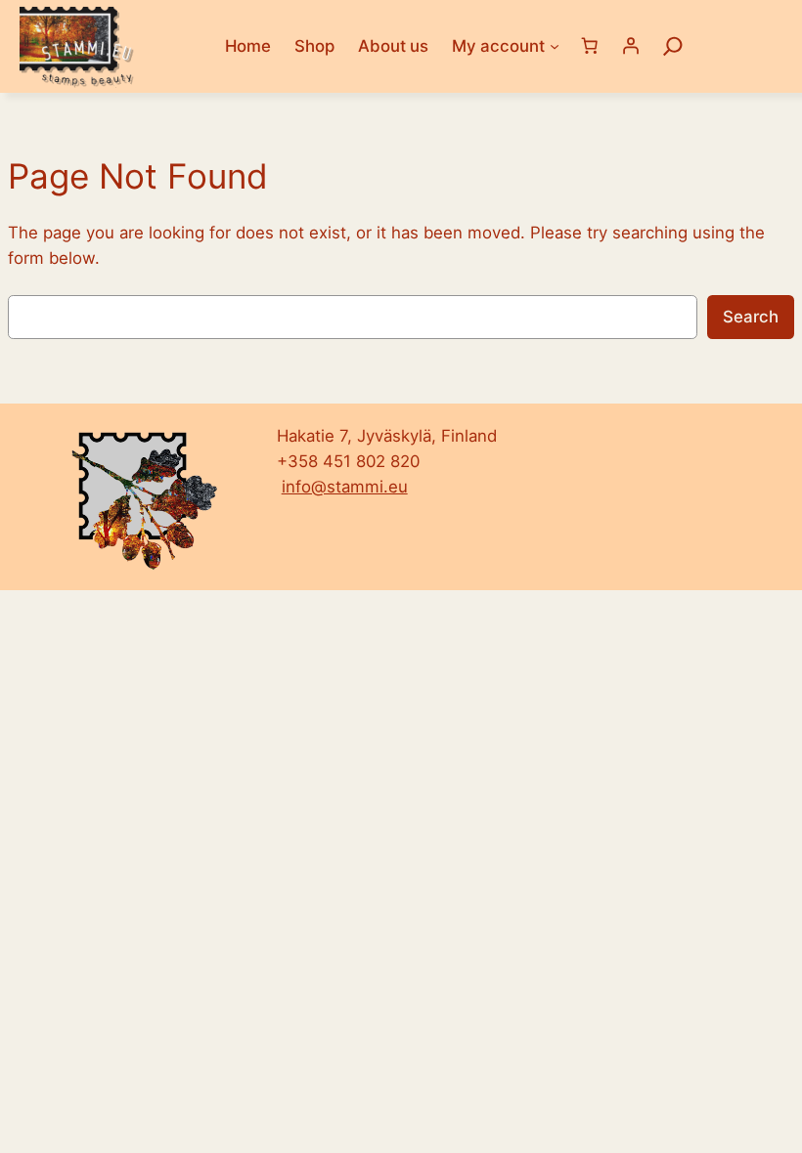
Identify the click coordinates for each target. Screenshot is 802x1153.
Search (751, 316)
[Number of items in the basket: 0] (589, 45)
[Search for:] (672, 46)
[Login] (630, 45)
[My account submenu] (554, 46)
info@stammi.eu (345, 486)
